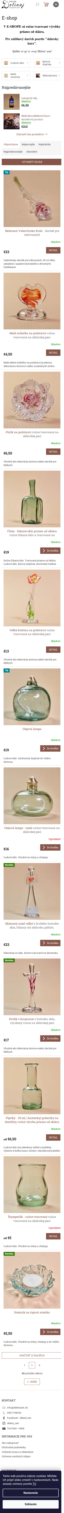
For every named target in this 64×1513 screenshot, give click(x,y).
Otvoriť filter (32, 162)
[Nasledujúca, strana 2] (32, 1365)
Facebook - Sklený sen (19, 1417)
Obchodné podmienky (14, 1447)
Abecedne (31, 151)
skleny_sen (13, 1423)
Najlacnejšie (28, 144)
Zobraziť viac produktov (30, 134)
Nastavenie (30, 1493)
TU (34, 1484)
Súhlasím (31, 1504)
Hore (33, 1381)
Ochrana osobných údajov (16, 1456)
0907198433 (14, 1412)
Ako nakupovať (10, 1443)
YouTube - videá (15, 1428)
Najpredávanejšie (13, 151)
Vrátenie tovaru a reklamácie (17, 1452)
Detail (53, 250)
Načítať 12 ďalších (32, 1355)
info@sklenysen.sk (17, 1407)
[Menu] (56, 4)
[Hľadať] (37, 4)
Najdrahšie (44, 144)
